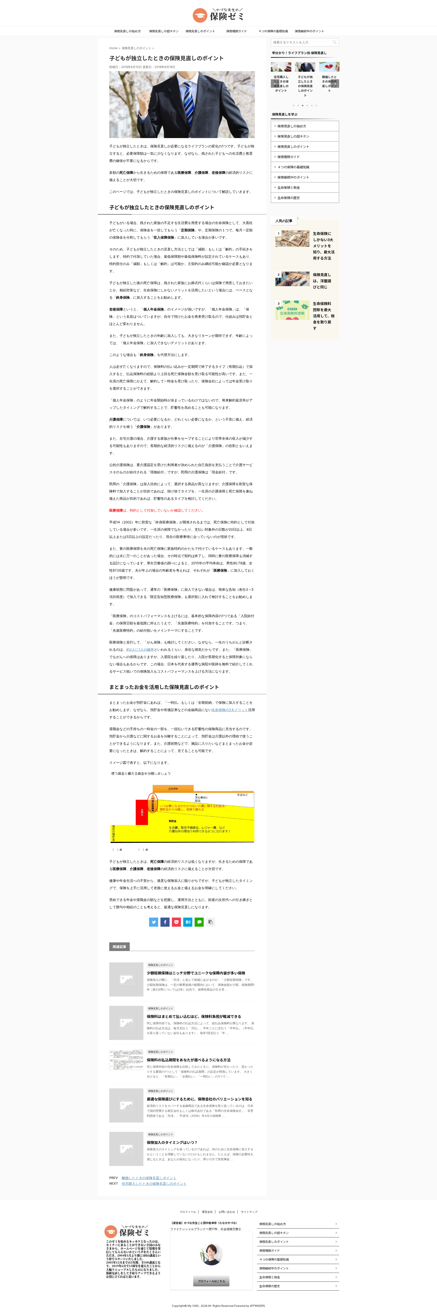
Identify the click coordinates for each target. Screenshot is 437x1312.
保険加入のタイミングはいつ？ (172, 1142)
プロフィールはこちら (211, 1281)
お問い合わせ (227, 1212)
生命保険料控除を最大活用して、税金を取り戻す (324, 316)
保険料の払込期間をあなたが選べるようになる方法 (189, 1059)
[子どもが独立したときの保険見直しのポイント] (187, 922)
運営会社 (207, 1212)
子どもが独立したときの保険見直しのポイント (283, 86)
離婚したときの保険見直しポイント (149, 1178)
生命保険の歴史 (288, 197)
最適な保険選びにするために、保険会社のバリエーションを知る (199, 1099)
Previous (275, 83)
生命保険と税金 (288, 187)
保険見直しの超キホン (164, 31)
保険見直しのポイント (200, 31)
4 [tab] (307, 105)
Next (335, 83)
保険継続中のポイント (309, 31)
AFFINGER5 (257, 1305)
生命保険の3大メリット (230, 710)
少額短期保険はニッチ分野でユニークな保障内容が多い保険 (196, 973)
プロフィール (188, 1212)
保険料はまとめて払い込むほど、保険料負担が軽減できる (194, 1016)
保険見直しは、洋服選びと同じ (322, 281)
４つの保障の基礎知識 (273, 31)
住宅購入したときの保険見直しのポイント (154, 1183)
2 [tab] (298, 105)
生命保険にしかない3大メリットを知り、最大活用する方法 (324, 246)
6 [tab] (316, 105)
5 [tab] (312, 105)
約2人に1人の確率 (140, 649)
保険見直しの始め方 (127, 31)
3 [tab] (302, 105)
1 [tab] (293, 105)
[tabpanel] (283, 79)
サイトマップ (249, 1212)
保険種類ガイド (236, 31)
